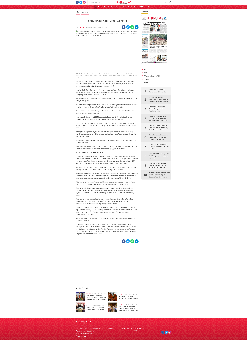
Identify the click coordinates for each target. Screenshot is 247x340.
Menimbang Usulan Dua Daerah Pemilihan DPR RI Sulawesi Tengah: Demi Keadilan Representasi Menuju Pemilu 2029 (157, 165)
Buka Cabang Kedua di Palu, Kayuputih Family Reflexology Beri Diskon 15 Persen (128, 308)
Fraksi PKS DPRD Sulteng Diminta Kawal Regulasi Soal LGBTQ (159, 146)
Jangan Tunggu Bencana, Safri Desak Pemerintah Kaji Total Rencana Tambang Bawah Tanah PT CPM (158, 127)
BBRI (145, 73)
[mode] (165, 2)
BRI (145, 69)
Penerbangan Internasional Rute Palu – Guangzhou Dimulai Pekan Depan (158, 137)
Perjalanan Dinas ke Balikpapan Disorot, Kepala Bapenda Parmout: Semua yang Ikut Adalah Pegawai (158, 99)
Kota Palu (85, 12)
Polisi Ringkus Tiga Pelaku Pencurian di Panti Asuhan (95, 308)
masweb (81, 27)
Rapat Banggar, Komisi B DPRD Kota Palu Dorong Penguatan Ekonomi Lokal (158, 118)
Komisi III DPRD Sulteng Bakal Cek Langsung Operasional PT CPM (159, 156)
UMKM (146, 82)
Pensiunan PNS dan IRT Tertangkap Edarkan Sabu (158, 91)
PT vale (146, 79)
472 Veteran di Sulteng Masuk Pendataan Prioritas (128, 297)
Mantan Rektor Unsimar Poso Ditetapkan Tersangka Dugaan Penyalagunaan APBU (159, 175)
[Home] (95, 7)
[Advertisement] (107, 265)
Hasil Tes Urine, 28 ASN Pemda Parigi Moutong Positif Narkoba (157, 109)
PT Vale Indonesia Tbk (152, 76)
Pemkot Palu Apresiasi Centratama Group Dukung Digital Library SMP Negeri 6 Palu (96, 297)
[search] (170, 2)
